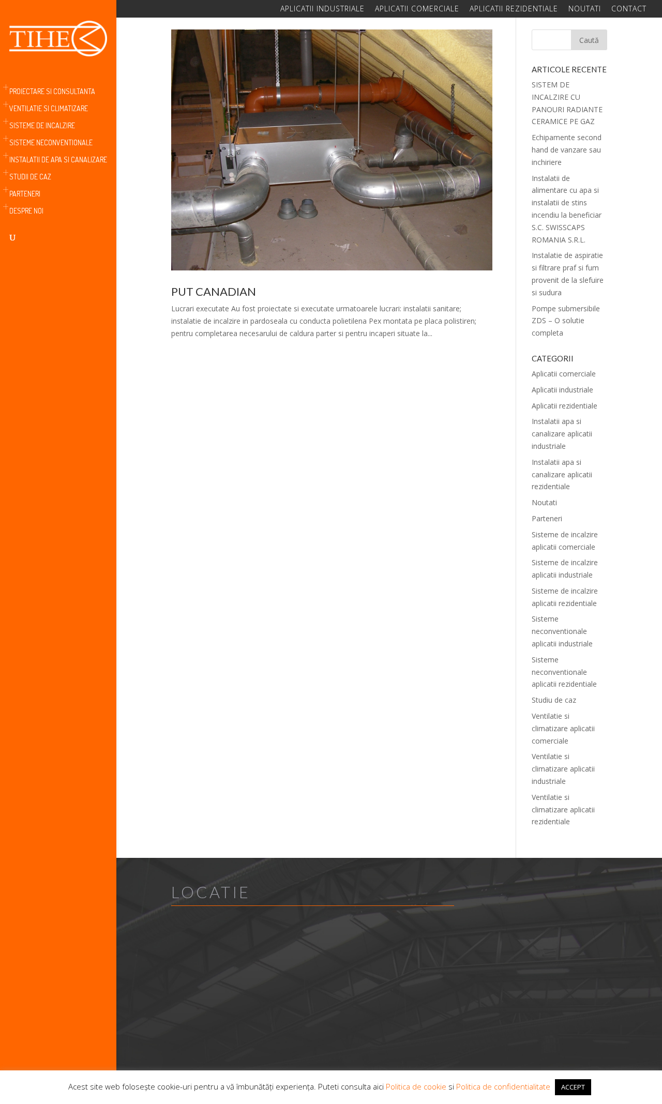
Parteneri (24, 194)
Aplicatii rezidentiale (514, 9)
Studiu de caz (554, 700)
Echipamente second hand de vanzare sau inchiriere (566, 149)
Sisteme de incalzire (42, 126)
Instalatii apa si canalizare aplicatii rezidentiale (562, 474)
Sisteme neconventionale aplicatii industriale (562, 631)
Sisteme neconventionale (51, 143)
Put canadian (213, 291)
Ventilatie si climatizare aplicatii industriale (563, 768)
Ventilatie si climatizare (48, 109)
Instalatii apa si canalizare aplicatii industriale (562, 433)
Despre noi (26, 211)
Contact (628, 9)
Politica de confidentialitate (503, 1086)
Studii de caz (30, 177)
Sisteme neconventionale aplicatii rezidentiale (564, 672)
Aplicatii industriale (322, 9)
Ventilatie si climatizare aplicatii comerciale (563, 728)
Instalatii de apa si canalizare (58, 160)
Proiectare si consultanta (52, 92)
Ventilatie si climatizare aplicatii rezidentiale (563, 809)
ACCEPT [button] (573, 1087)
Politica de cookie (416, 1086)
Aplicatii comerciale (417, 9)
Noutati (584, 9)
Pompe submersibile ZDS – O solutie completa (566, 321)
